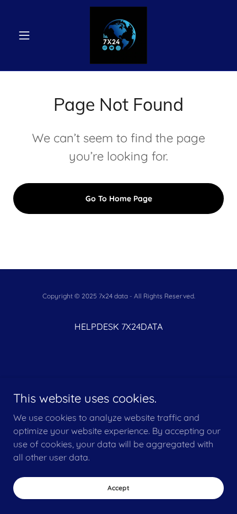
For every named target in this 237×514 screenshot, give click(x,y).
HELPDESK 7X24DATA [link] (118, 326)
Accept (118, 488)
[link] (118, 35)
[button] (29, 35)
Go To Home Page (118, 199)
